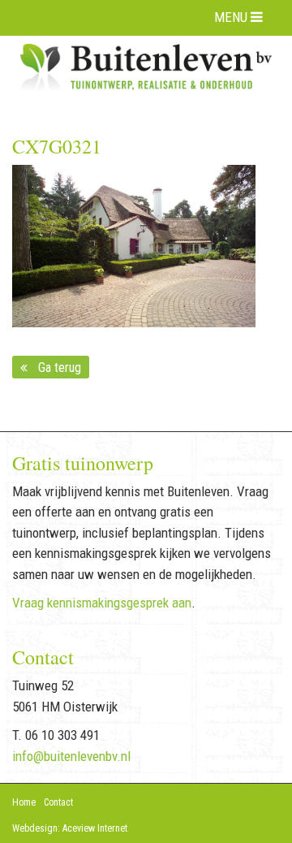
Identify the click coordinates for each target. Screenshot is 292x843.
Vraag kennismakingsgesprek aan (101, 602)
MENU (232, 17)
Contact (58, 802)
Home (24, 802)
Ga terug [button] (56, 367)
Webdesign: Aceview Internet (69, 828)
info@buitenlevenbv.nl (71, 756)
